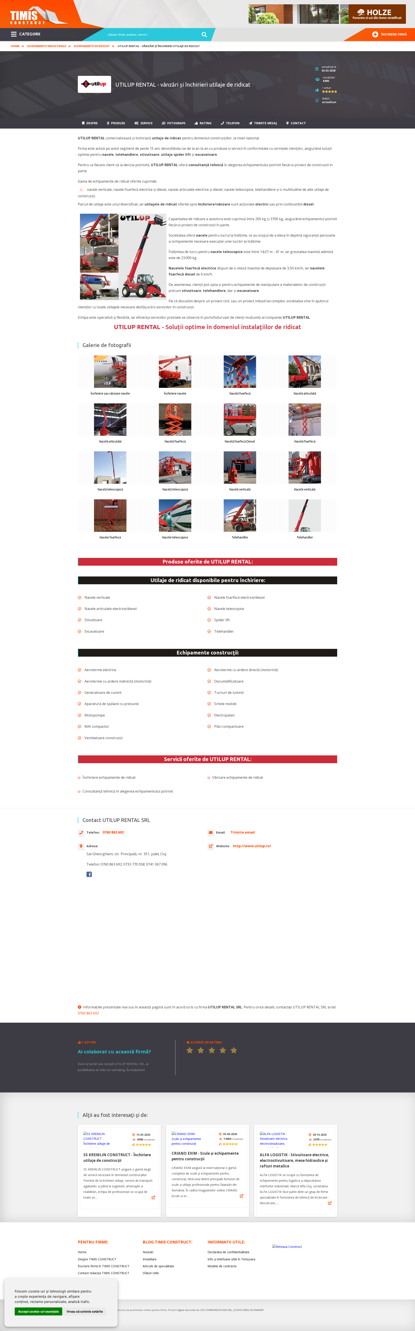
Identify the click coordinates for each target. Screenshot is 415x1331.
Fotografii (175, 123)
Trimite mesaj (265, 123)
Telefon (232, 123)
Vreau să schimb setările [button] (85, 1311)
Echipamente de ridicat (92, 46)
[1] (189, 1050)
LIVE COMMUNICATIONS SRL (216, 1310)
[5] (233, 1050)
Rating (205, 123)
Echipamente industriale (46, 46)
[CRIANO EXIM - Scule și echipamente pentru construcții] (188, 1139)
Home (15, 46)
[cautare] (203, 34)
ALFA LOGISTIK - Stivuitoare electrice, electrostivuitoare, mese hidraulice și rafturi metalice (294, 1160)
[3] (211, 1050)
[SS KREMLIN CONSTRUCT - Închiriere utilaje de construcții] (99, 1140)
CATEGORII (29, 34)
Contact (298, 123)
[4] (222, 1050)
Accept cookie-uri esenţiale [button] (38, 1311)
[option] (327, 14)
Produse (117, 123)
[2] (200, 1050)
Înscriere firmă (394, 34)
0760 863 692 (88, 1013)
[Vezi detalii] (153, 1197)
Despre (92, 123)
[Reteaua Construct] (287, 1247)
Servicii (146, 123)
